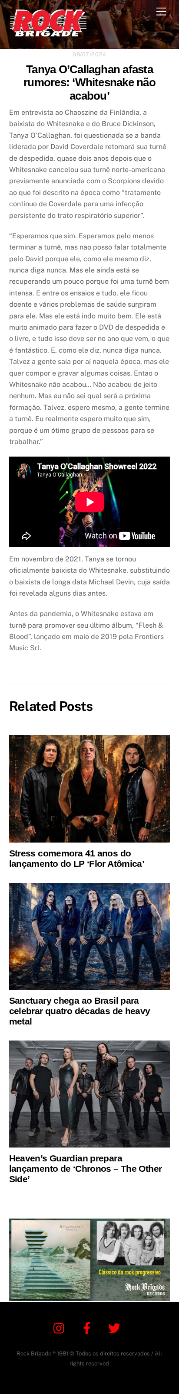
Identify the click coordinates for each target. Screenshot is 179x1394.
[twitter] (116, 1327)
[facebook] (88, 1327)
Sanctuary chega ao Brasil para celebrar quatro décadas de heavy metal (79, 1010)
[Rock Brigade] (48, 33)
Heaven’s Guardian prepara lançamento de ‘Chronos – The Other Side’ (85, 1168)
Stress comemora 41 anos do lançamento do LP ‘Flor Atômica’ (77, 858)
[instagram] (61, 1327)
